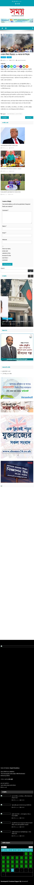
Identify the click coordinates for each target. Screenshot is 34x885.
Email (4, 233)
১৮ (8, 866)
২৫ (8, 870)
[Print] (27, 66)
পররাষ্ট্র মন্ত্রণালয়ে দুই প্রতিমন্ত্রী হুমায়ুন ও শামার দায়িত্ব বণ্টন (21, 832)
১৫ (26, 862)
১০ (3, 862)
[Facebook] (2, 66)
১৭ (3, 866)
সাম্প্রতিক (9, 57)
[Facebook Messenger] (14, 66)
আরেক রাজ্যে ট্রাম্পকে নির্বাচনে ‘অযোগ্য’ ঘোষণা (9, 145)
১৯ (12, 866)
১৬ (30, 862)
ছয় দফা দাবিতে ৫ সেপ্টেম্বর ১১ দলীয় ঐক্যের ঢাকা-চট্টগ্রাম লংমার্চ (22, 797)
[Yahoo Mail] (20, 66)
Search (3, 268)
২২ (26, 866)
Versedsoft (25, 881)
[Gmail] (17, 66)
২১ (21, 866)
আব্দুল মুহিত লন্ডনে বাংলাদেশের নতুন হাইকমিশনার (14, 321)
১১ (7, 862)
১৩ (17, 862)
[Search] (30, 270)
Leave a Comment (21, 60)
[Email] (23, 66)
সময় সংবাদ (3, 57)
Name (4, 226)
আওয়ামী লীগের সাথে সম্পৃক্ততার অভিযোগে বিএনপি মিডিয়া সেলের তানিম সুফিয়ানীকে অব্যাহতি (22, 823)
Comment (5, 210)
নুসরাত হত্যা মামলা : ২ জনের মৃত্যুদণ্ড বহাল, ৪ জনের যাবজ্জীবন (21, 814)
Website (4, 239)
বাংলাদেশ (4, 318)
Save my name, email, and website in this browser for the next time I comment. (6, 254)
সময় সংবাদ (13, 60)
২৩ (30, 866)
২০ (17, 866)
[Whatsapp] (11, 66)
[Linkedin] (8, 66)
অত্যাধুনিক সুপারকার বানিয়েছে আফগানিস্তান (6, 117)
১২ (12, 862)
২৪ (3, 870)
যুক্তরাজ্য (10, 318)
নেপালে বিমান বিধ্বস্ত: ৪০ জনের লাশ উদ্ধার (14, 113)
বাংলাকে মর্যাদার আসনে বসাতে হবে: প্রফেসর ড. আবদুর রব (11, 168)
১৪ (21, 862)
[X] (5, 66)
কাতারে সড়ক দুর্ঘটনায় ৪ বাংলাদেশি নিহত (29, 117)
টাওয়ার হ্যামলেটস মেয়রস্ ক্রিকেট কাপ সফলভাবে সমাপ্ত (11, 192)
